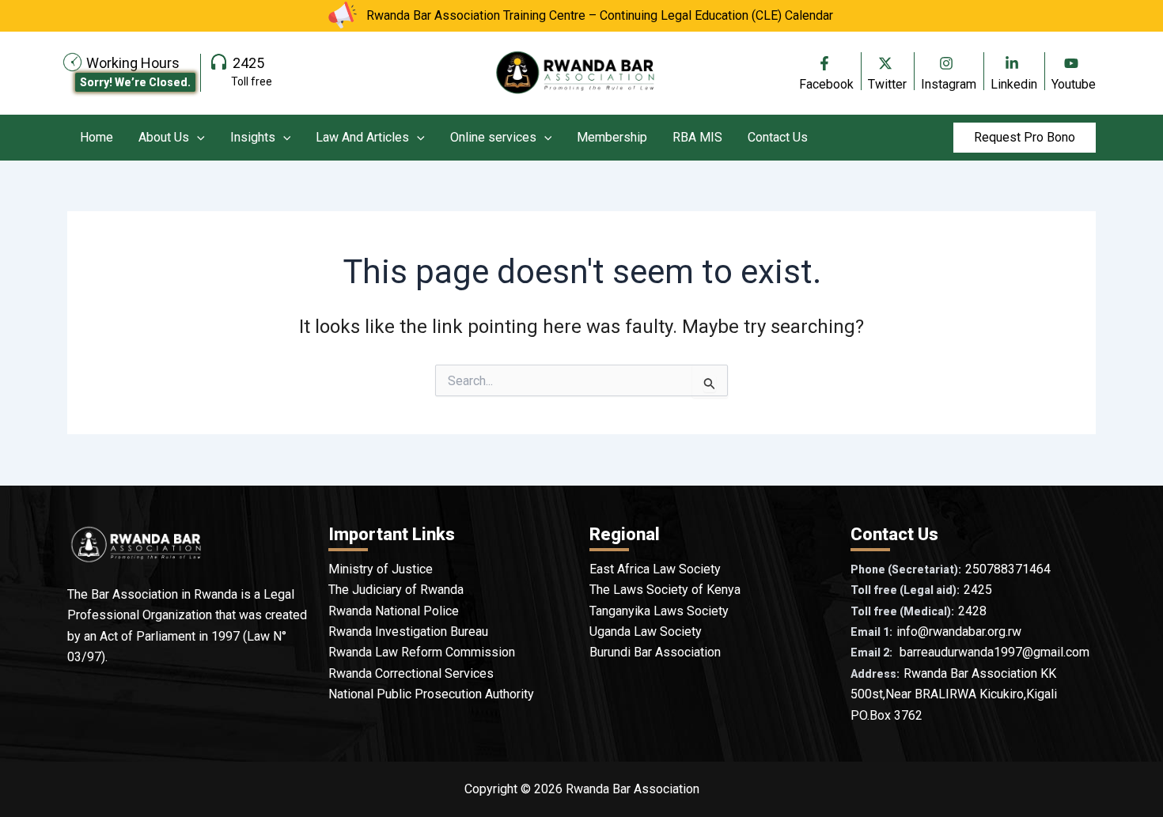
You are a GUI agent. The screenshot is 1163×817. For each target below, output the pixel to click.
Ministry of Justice (380, 569)
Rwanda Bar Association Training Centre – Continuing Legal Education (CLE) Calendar (599, 15)
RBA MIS (697, 137)
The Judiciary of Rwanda (396, 589)
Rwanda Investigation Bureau (408, 631)
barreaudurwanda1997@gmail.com (994, 652)
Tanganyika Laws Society (659, 610)
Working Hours (133, 63)
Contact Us (778, 137)
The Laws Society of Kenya (665, 589)
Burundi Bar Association (655, 652)
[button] (197, 137)
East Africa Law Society (655, 569)
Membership (612, 137)
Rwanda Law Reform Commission (421, 652)
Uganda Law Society (645, 631)
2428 (972, 610)
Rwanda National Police (393, 610)
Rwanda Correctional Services (411, 673)
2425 (248, 63)
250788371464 (1008, 569)
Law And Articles (362, 137)
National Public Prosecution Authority (431, 694)
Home (96, 137)
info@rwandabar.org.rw (958, 631)
